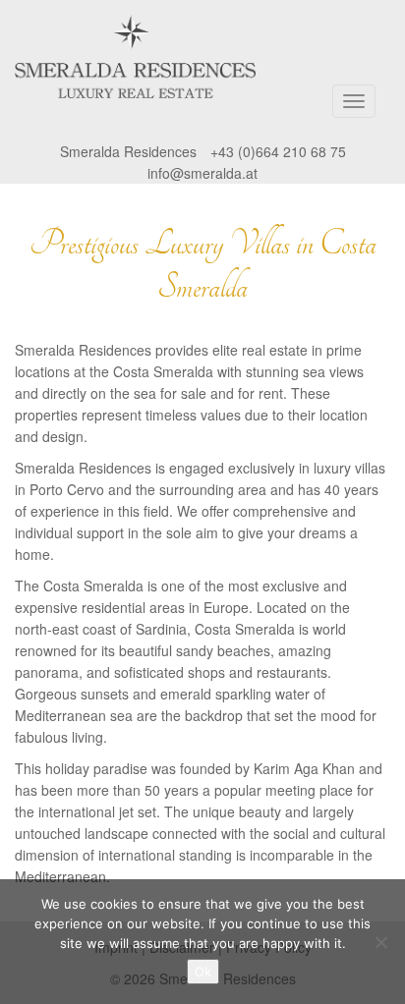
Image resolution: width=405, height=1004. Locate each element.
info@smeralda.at (202, 173)
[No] (380, 942)
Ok (203, 971)
